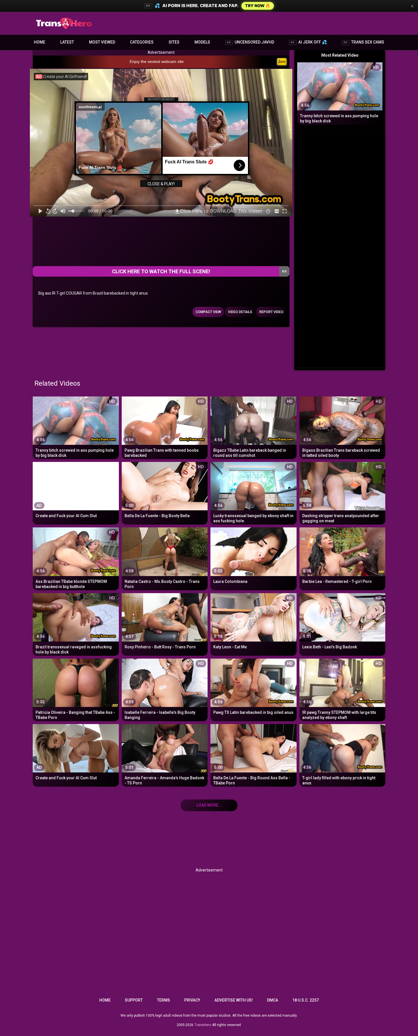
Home (39, 42)
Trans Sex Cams (363, 42)
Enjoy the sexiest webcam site (157, 61)
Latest (67, 42)
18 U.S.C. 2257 (305, 1000)
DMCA (272, 1000)
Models (202, 42)
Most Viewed (102, 42)
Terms (163, 1000)
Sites (174, 42)
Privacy (192, 1000)
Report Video (271, 312)
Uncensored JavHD (250, 42)
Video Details (240, 312)
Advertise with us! (233, 1000)
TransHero (202, 1025)
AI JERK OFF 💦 (309, 42)
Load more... (209, 805)
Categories (142, 42)
